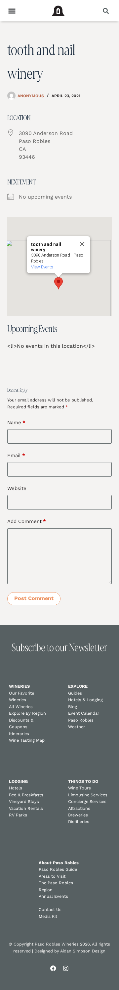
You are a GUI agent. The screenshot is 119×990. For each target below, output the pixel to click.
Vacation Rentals (26, 808)
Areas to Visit (52, 876)
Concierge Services (87, 801)
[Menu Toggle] (12, 11)
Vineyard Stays (24, 801)
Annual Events (53, 896)
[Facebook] (53, 968)
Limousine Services (87, 794)
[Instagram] (66, 968)
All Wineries (21, 706)
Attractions (79, 808)
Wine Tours (79, 787)
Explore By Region (27, 713)
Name (16, 423)
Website (16, 488)
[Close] (82, 244)
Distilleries (78, 821)
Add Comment (26, 521)
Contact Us (50, 909)
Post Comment (34, 598)
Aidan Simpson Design (82, 951)
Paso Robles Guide (58, 869)
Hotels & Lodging (85, 699)
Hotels (15, 787)
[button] (105, 10)
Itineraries (19, 733)
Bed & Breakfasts (26, 794)
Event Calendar (83, 713)
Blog (72, 706)
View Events (42, 266)
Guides (75, 693)
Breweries (78, 814)
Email (16, 455)
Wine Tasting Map (27, 740)
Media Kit (48, 916)
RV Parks (18, 814)
